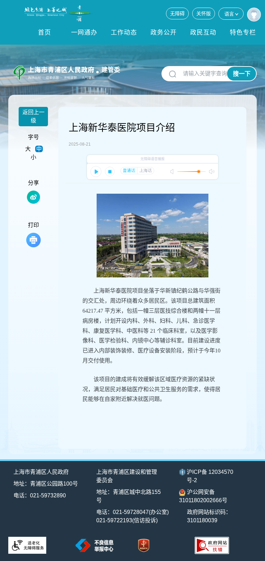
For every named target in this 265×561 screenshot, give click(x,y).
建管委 (110, 69)
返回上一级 (33, 116)
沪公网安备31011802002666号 (203, 496)
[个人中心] (254, 14)
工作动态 (124, 32)
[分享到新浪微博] (33, 197)
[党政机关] (143, 545)
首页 (44, 32)
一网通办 (84, 32)
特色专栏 (243, 32)
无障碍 (177, 13)
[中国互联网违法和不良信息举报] (94, 545)
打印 (33, 225)
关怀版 (203, 13)
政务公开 (163, 32)
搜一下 (242, 74)
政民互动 (203, 32)
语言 (229, 14)
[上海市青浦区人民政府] (59, 13)
